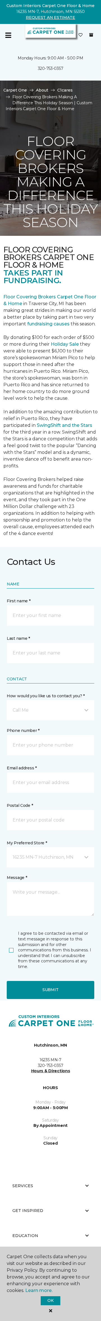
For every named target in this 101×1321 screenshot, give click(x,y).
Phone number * (23, 730)
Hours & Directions (50, 1070)
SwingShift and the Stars (64, 425)
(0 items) (91, 35)
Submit (50, 989)
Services (22, 1185)
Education (25, 1235)
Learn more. (38, 1290)
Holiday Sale (65, 344)
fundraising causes (48, 324)
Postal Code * (20, 805)
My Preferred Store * (27, 843)
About (42, 90)
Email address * (22, 768)
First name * (19, 601)
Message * (17, 878)
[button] (50, 710)
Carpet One (15, 90)
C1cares (65, 90)
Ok (50, 1300)
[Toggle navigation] (8, 35)
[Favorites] (80, 35)
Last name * (18, 638)
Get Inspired (27, 1210)
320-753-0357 (50, 68)
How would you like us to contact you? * (46, 696)
